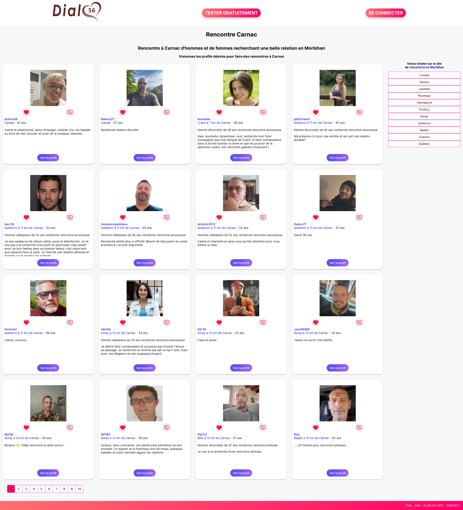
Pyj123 (202, 434)
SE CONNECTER (386, 13)
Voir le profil (48, 157)
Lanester (424, 89)
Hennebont (424, 102)
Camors (424, 137)
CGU (417, 505)
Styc (297, 434)
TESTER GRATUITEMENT (231, 13)
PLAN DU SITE (434, 505)
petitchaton (302, 119)
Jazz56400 (301, 329)
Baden (424, 130)
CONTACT (453, 505)
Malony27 (107, 119)
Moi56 (9, 434)
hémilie (106, 329)
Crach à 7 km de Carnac (214, 122)
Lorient (424, 75)
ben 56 (9, 224)
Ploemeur (424, 96)
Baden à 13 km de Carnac (311, 438)
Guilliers (424, 144)
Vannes (424, 82)
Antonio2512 (206, 224)
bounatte (203, 119)
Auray (424, 116)
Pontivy (424, 109)
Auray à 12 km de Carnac (118, 333)
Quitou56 (11, 119)
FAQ (409, 505)
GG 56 (201, 329)
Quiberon (424, 123)
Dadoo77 (300, 224)
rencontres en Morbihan (426, 67)
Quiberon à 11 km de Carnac (313, 122)
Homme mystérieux (114, 224)
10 (79, 489)
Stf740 (105, 434)
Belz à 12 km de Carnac (213, 438)
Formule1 (11, 329)
